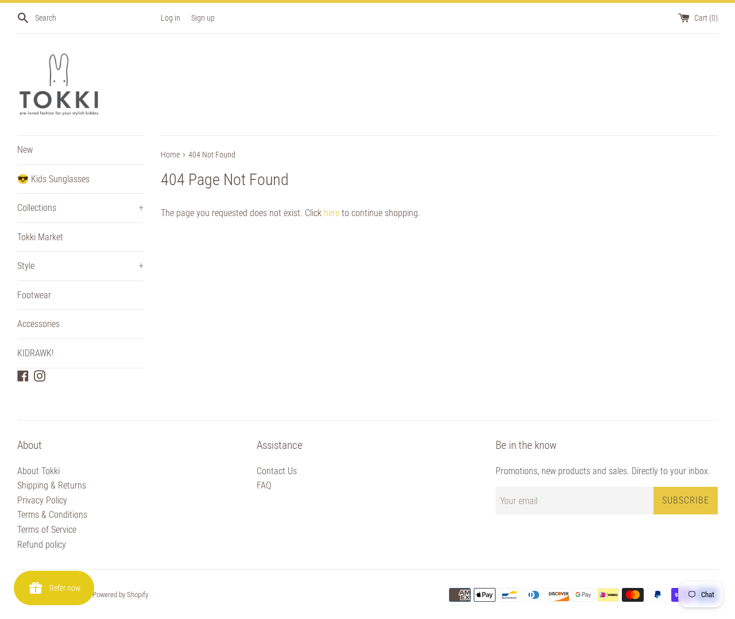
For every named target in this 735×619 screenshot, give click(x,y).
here (331, 212)
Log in (170, 18)
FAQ (264, 485)
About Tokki (38, 471)
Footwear (34, 295)
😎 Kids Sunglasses (53, 179)
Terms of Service (46, 529)
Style (80, 265)
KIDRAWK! (35, 353)
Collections (80, 207)
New (25, 149)
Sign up (203, 18)
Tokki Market (40, 237)
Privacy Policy (42, 500)
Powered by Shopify (120, 594)
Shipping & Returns (51, 485)
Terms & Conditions (52, 514)
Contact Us (277, 471)
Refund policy (41, 544)
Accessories (38, 323)
